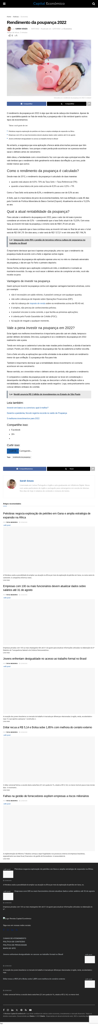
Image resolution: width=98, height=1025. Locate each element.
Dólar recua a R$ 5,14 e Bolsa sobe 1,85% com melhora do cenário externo (47, 727)
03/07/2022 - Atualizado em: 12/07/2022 (45, 29)
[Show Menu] (4, 4)
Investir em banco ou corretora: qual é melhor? (27, 408)
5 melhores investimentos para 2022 (23, 418)
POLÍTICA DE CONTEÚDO (14, 942)
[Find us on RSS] (17, 929)
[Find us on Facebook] (3, 929)
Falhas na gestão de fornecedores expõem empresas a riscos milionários (46, 796)
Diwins (32, 1016)
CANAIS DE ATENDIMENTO (14, 938)
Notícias (16, 17)
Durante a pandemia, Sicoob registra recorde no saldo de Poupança (37, 413)
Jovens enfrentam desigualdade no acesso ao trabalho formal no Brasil (33, 139)
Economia (24, 17)
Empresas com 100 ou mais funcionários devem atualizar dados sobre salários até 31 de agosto (42, 135)
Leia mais (6, 580)
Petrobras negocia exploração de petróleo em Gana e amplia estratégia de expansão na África (41, 131)
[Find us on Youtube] (30, 1010)
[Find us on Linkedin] (12, 929)
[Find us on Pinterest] (21, 1010)
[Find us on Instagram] (8, 929)
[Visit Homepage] (49, 4)
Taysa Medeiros (12, 522)
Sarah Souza (21, 29)
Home (9, 17)
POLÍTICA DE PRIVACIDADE (15, 945)
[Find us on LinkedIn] (12, 1010)
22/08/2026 (23, 522)
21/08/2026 (23, 800)
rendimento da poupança (21, 457)
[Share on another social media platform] (89, 104)
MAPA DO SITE (9, 948)
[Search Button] (93, 4)
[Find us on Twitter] (17, 1010)
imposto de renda (37, 303)
